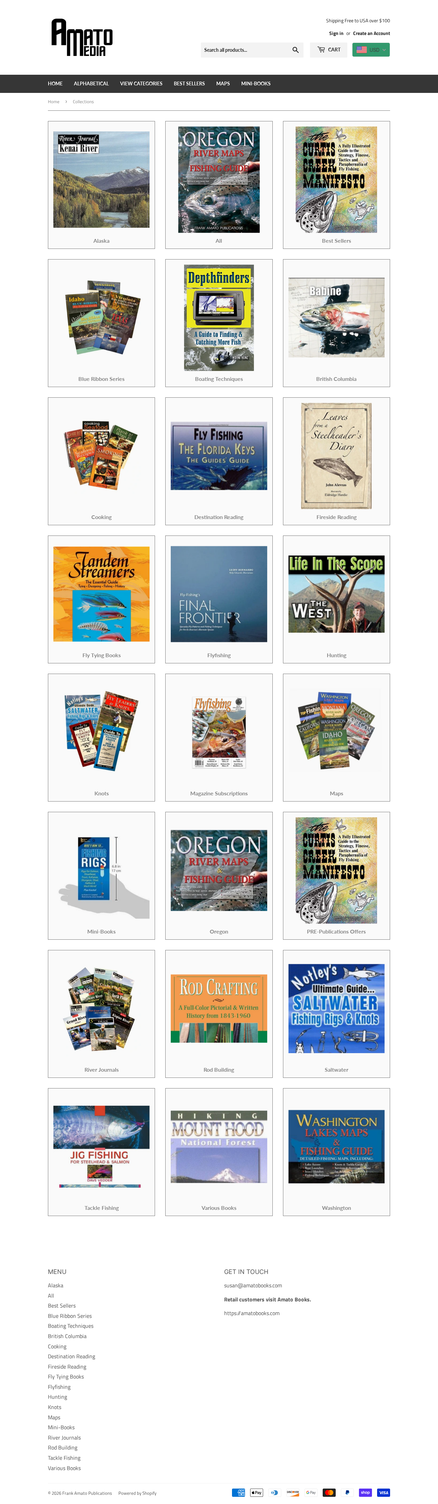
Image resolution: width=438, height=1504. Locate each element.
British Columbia (67, 1336)
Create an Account (371, 33)
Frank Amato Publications (87, 1493)
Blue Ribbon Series (70, 1316)
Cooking (57, 1346)
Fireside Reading (67, 1366)
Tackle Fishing (64, 1458)
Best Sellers (189, 83)
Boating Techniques (70, 1326)
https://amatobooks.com (252, 1313)
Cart (333, 49)
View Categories (141, 83)
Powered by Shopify (137, 1493)
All (51, 1295)
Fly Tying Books (66, 1376)
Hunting (57, 1397)
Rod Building (62, 1447)
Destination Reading (71, 1356)
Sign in (336, 33)
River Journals (64, 1437)
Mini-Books (256, 83)
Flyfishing (59, 1387)
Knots (54, 1407)
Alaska (55, 1285)
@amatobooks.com (260, 1285)
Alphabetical (91, 83)
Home (55, 83)
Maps (223, 83)
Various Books (64, 1468)
